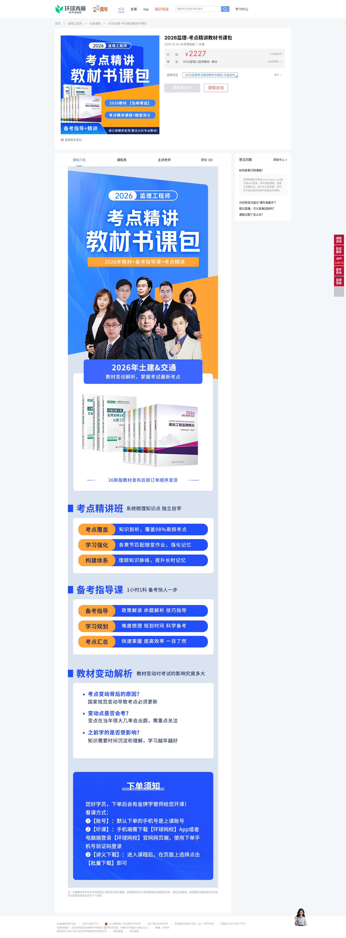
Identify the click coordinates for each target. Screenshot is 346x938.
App (146, 9)
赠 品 (172, 61)
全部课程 (95, 23)
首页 (121, 9)
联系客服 (118, 931)
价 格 (172, 54)
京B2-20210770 (90, 923)
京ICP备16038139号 (157, 923)
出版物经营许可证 (66, 923)
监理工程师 (75, 23)
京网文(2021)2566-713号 (233, 923)
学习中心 (241, 9)
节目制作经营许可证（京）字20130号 (194, 923)
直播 (134, 9)
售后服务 (339, 250)
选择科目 (172, 75)
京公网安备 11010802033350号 (125, 923)
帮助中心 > (280, 159)
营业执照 (134, 931)
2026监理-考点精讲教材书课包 (127, 23)
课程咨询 (339, 239)
